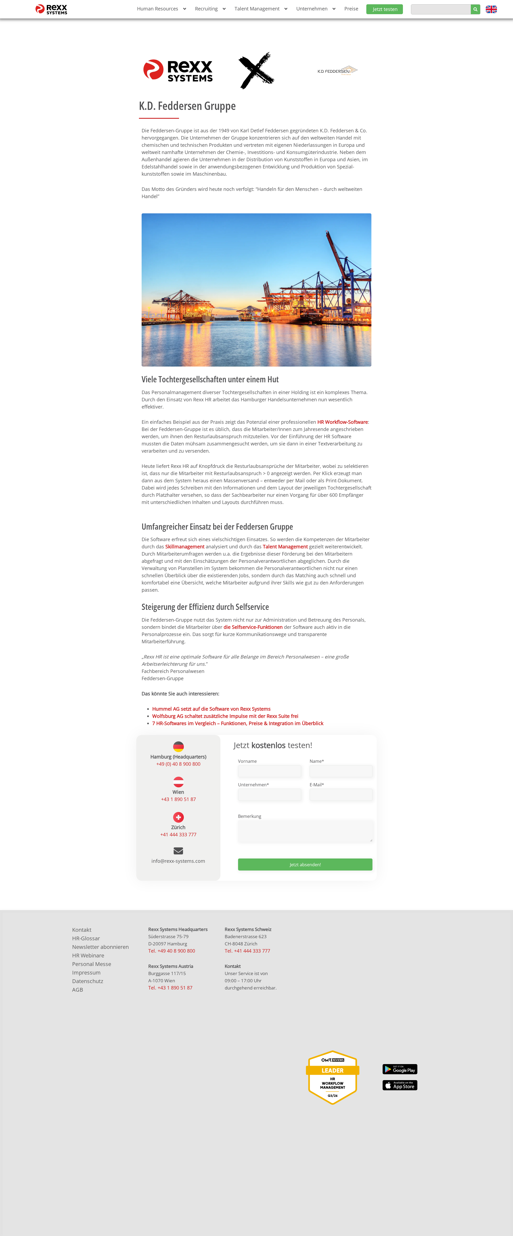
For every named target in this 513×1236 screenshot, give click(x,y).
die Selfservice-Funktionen (253, 627)
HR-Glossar (86, 938)
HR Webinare (88, 955)
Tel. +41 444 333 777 (247, 951)
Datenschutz (87, 981)
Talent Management (285, 546)
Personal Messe (91, 964)
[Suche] (475, 9)
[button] (161, 8)
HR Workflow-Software (342, 422)
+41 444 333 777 (178, 834)
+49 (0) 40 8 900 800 (178, 764)
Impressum (86, 972)
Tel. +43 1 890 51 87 (170, 987)
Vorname (247, 761)
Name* (317, 761)
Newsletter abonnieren (100, 946)
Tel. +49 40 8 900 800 (171, 951)
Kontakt (81, 929)
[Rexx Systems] (332, 1077)
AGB (77, 989)
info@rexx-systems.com (178, 861)
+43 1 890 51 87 (178, 799)
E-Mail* (317, 785)
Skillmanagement (184, 546)
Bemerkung (249, 816)
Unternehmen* (253, 785)
